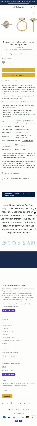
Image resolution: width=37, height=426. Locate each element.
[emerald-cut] (9, 243)
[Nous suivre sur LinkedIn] (29, 403)
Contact (4, 343)
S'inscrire (7, 396)
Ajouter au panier (18, 69)
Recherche (5, 319)
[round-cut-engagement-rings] (4, 243)
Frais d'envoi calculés (19, 49)
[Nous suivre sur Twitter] (7, 403)
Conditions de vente (8, 331)
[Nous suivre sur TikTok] (25, 403)
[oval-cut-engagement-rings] (24, 243)
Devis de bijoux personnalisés (11, 363)
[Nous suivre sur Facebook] (2, 403)
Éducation (5, 334)
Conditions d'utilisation (9, 370)
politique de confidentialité (10, 352)
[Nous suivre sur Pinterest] (16, 403)
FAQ (3, 322)
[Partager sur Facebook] (8, 81)
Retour (4, 366)
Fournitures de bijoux (8, 337)
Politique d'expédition (8, 356)
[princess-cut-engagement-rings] (33, 243)
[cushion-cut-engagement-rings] (14, 243)
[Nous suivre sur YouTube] (20, 403)
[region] (18, 258)
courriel (32, 167)
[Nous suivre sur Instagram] (11, 403)
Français (25, 409)
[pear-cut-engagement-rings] (28, 243)
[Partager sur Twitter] (11, 81)
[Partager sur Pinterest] (13, 81)
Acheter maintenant (18, 75)
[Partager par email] (16, 81)
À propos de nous (7, 325)
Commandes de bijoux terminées (12, 340)
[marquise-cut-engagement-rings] (19, 243)
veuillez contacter (27, 141)
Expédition (5, 328)
